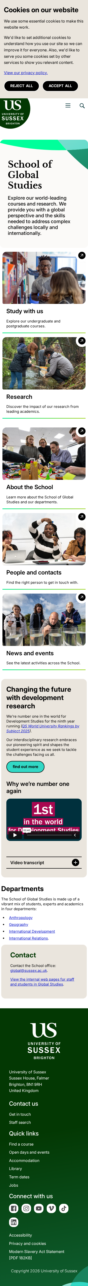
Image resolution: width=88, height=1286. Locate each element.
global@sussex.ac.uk (28, 970)
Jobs (13, 1185)
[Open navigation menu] (68, 105)
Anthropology (21, 917)
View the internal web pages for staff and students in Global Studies (42, 982)
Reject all (21, 85)
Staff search (20, 1122)
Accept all (60, 85)
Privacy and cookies (27, 1243)
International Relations (28, 938)
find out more (25, 766)
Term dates (19, 1176)
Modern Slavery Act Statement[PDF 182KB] (36, 1254)
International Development (32, 931)
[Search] (82, 109)
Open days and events (29, 1152)
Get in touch (20, 1114)
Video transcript (27, 862)
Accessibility (20, 1235)
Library (15, 1168)
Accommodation (24, 1160)
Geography (18, 924)
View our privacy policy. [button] (26, 72)
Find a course (21, 1144)
